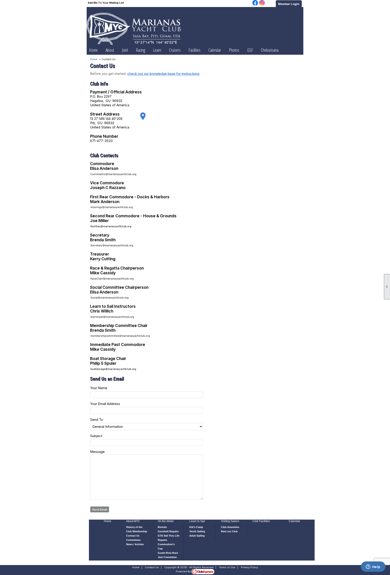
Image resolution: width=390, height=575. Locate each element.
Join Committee (167, 557)
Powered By (183, 571)
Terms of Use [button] (227, 567)
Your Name (98, 388)
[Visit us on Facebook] (255, 3)
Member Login (288, 4)
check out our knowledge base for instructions (163, 73)
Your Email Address (105, 404)
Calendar (214, 50)
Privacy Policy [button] (249, 567)
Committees (133, 540)
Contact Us (132, 535)
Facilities (194, 50)
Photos (234, 50)
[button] (109, 50)
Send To (96, 419)
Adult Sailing (197, 535)
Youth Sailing (197, 531)
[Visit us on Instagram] (262, 3)
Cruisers (175, 50)
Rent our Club (229, 531)
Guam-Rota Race (168, 552)
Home (93, 50)
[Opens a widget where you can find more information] (373, 567)
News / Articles (135, 544)
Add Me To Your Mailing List (106, 2)
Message (97, 452)
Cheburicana (270, 50)
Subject (96, 436)
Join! (125, 50)
